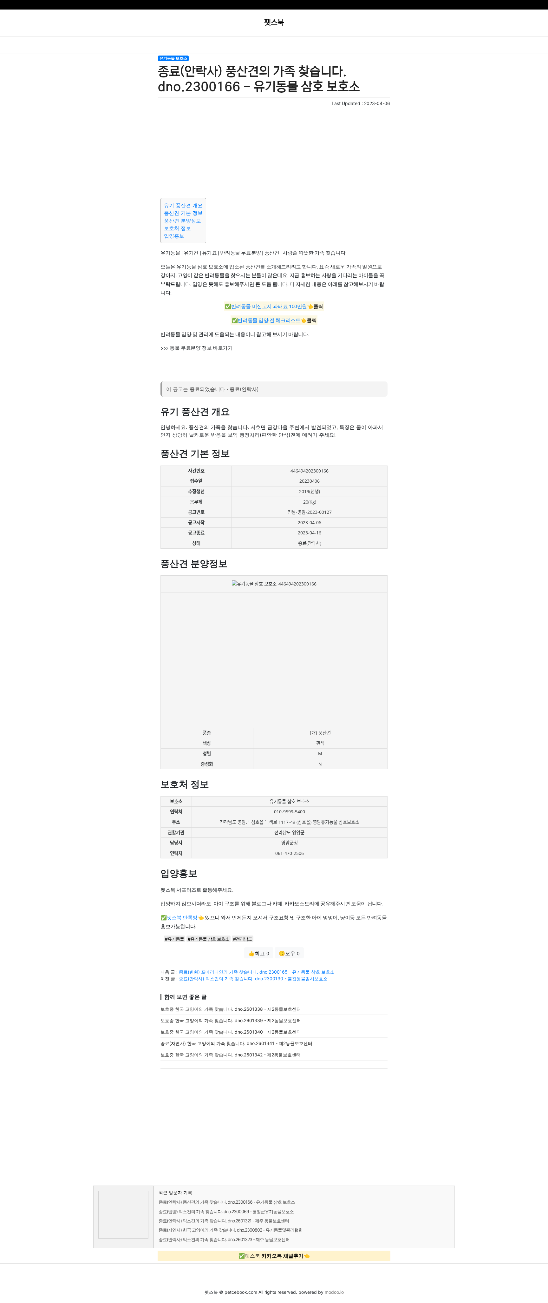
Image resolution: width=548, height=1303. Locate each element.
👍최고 (258, 953)
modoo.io (334, 1292)
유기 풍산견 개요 (183, 205)
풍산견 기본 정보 (183, 213)
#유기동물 (174, 939)
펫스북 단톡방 (182, 917)
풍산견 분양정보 (182, 220)
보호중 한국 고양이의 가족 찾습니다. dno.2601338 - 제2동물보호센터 (230, 1009)
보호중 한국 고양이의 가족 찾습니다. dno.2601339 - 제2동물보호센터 (230, 1020)
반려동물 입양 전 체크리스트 (269, 320)
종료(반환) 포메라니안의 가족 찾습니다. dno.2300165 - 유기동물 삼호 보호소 (257, 972)
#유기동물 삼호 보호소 (208, 939)
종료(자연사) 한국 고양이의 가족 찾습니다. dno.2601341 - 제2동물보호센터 (236, 1043)
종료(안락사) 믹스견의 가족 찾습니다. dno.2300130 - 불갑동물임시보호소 (253, 978)
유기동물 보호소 (173, 58)
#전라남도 (242, 939)
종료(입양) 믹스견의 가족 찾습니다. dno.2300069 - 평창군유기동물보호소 (226, 1211)
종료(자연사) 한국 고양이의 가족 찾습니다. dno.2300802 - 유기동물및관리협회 (231, 1230)
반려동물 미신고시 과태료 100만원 (269, 306)
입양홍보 (174, 236)
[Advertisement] (274, 151)
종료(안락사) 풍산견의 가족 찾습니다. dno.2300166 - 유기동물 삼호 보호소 (227, 1202)
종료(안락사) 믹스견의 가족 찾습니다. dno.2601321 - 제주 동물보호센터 (224, 1220)
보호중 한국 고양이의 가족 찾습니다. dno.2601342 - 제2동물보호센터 (230, 1054)
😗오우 (289, 953)
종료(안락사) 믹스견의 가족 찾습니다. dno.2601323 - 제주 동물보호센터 (224, 1239)
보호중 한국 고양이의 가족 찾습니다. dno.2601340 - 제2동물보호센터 (230, 1032)
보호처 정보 (177, 228)
